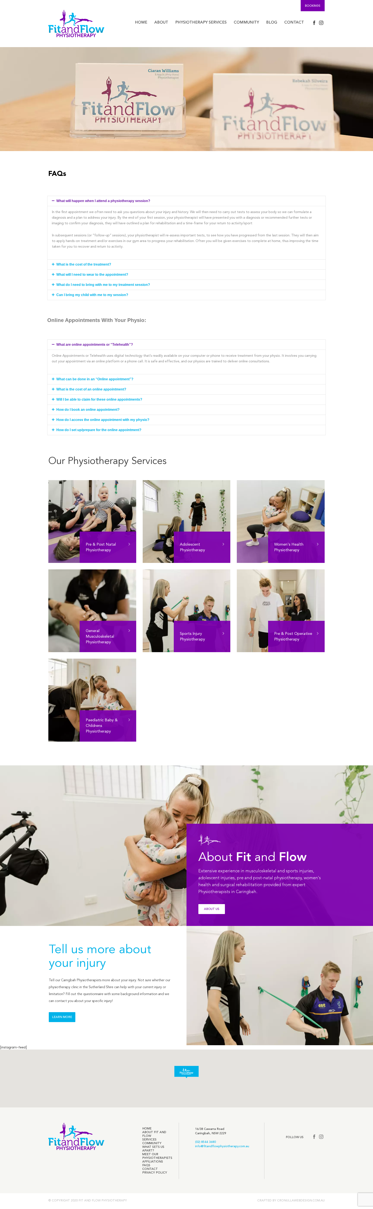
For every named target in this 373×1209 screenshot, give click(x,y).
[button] (186, 201)
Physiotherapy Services (200, 22)
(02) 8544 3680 (205, 1142)
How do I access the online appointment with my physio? (102, 420)
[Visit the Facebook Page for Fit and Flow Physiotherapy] (314, 1136)
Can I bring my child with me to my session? (92, 295)
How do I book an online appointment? (88, 409)
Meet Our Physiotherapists (157, 1156)
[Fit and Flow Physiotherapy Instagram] (321, 23)
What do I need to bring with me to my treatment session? (103, 285)
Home (140, 22)
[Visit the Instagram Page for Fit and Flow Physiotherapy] (321, 1136)
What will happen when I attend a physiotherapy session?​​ (103, 201)
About (160, 22)
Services (149, 1139)
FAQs (146, 1165)
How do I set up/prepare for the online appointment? (98, 430)
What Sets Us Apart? (153, 1148)
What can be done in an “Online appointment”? (94, 379)
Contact (293, 22)
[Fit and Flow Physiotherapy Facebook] (314, 23)
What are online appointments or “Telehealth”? (94, 344)
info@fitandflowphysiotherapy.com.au (222, 1146)
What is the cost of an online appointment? (91, 389)
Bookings (312, 5)
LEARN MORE (62, 1017)
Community (246, 22)
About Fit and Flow (154, 1134)
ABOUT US (211, 909)
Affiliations (152, 1161)
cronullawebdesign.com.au (301, 1200)
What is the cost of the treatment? (83, 264)
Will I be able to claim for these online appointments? (99, 399)
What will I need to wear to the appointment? (92, 274)
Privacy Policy (154, 1172)
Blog (271, 22)
